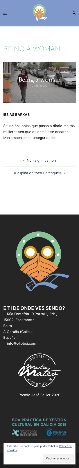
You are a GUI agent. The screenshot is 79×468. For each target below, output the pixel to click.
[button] (74, 13)
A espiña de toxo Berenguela (38, 173)
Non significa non (41, 160)
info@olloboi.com (21, 343)
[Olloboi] (39, 13)
